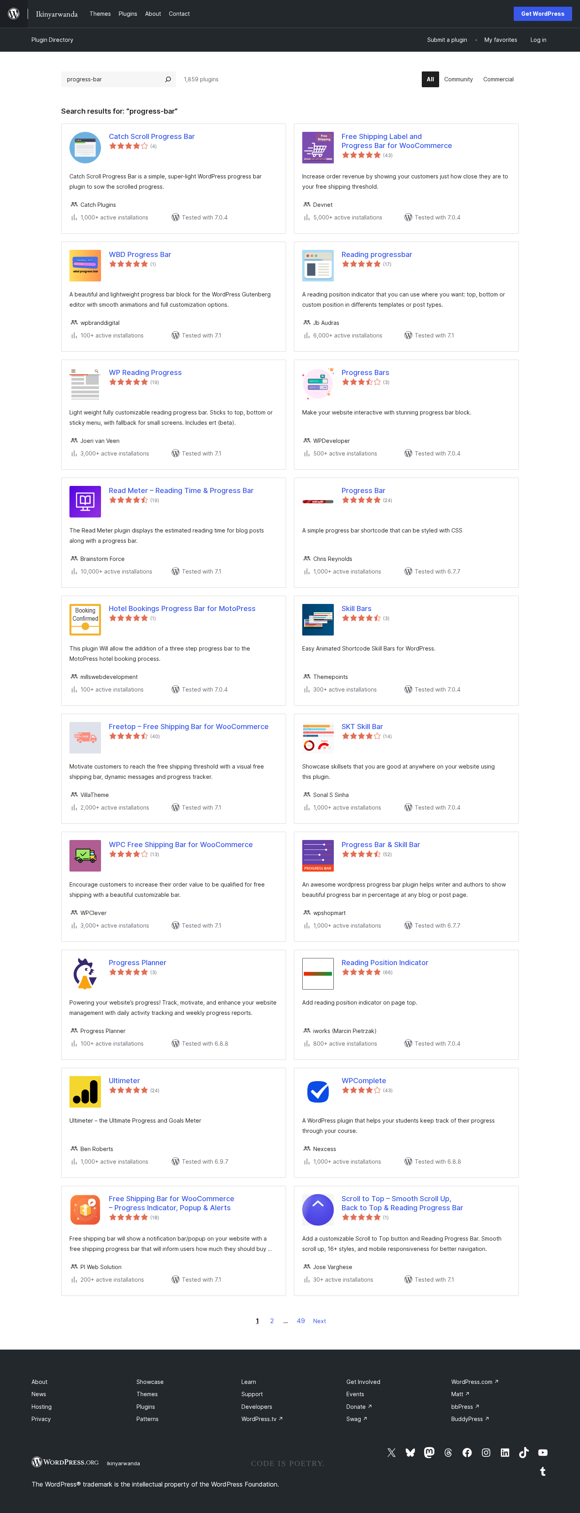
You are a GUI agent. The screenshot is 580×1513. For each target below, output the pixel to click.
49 (301, 1321)
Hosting (42, 1406)
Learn (248, 1381)
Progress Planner (138, 962)
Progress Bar (363, 490)
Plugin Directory (52, 39)
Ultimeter (124, 1080)
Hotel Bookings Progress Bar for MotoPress (182, 608)
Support (252, 1394)
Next (319, 1321)
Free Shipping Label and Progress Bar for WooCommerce (397, 141)
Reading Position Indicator (385, 962)
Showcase (150, 1381)
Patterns (148, 1419)
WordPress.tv (262, 1419)
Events (355, 1394)
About (39, 1381)
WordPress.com (475, 1381)
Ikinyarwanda (123, 1463)
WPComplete (364, 1080)
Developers (256, 1406)
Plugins (146, 1406)
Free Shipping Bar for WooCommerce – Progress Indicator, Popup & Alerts (171, 1203)
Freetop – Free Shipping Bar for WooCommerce (189, 726)
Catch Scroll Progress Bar (152, 136)
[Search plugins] (168, 79)
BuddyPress (470, 1419)
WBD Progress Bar (140, 254)
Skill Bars (357, 608)
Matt (460, 1394)
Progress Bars (365, 372)
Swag (357, 1419)
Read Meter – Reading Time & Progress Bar (181, 490)
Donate (359, 1406)
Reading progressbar (377, 254)
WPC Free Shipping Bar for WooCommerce (181, 844)
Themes (147, 1394)
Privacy (41, 1419)
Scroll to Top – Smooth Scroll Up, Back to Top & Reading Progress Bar (402, 1203)
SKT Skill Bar (362, 726)
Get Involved (363, 1381)
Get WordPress (543, 13)
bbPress (465, 1406)
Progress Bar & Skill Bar (381, 844)
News (39, 1394)
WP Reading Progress (145, 372)
